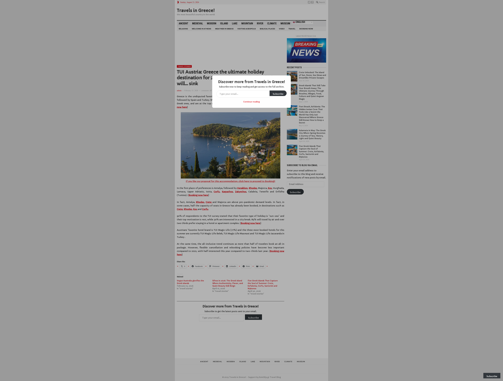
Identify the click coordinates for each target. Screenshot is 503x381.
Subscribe (278, 94)
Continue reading (251, 102)
